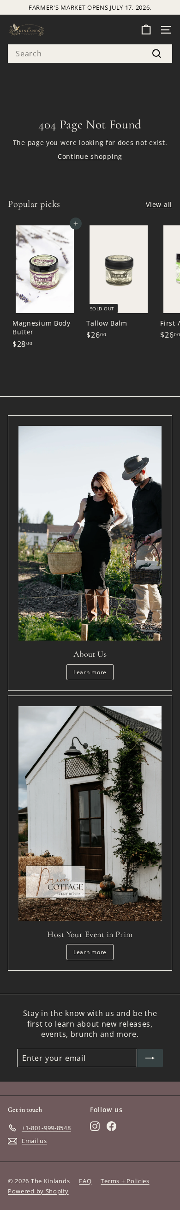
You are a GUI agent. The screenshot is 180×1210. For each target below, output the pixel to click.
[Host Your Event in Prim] (90, 813)
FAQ (85, 1181)
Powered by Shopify (38, 1191)
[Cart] (146, 29)
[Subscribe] (150, 1058)
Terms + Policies (125, 1181)
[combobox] (90, 53)
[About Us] (90, 533)
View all (159, 204)
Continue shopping (90, 156)
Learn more (90, 672)
